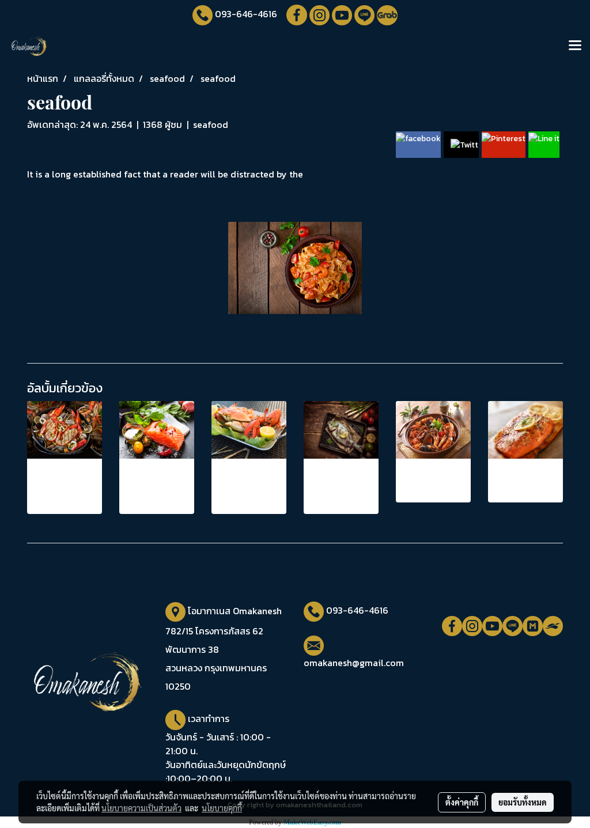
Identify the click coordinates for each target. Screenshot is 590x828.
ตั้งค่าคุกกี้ (461, 802)
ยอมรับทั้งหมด (522, 802)
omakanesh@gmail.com (354, 663)
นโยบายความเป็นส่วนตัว (141, 808)
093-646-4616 (246, 14)
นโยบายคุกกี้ (222, 808)
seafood (210, 124)
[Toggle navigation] (575, 46)
